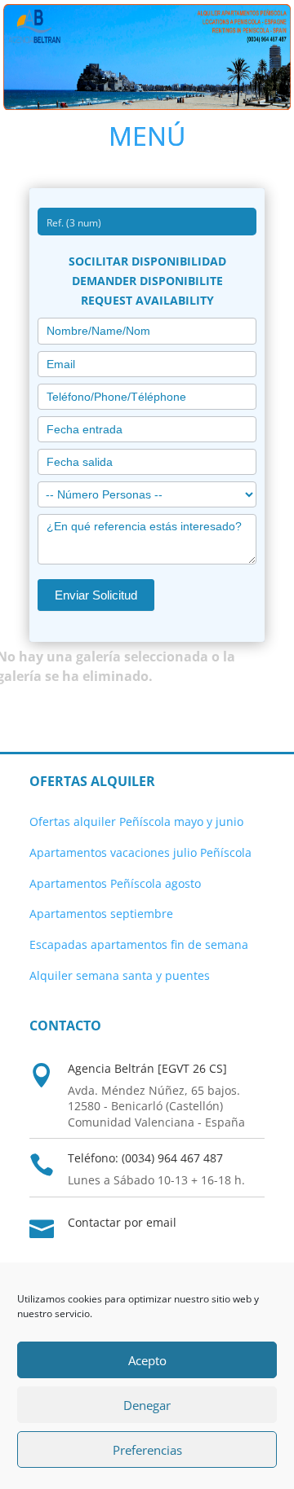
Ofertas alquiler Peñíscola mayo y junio (136, 821)
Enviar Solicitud (96, 595)
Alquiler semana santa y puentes (119, 975)
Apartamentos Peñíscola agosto (115, 883)
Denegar (147, 1405)
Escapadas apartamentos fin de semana (138, 944)
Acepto (147, 1360)
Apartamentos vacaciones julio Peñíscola (140, 852)
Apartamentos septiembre (101, 913)
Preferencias (147, 1450)
